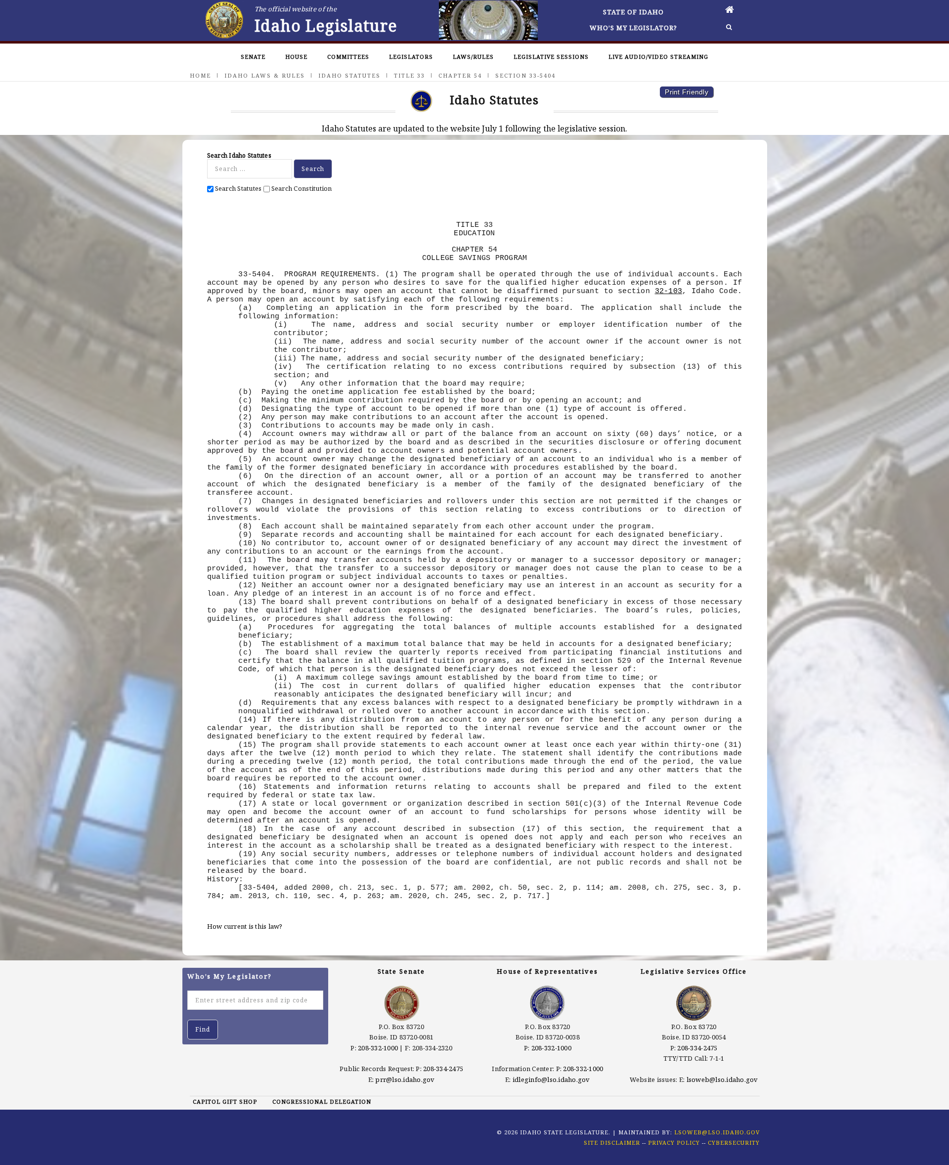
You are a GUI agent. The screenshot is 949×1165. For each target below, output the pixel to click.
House (296, 56)
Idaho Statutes (349, 75)
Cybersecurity (734, 1142)
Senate (253, 56)
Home (200, 75)
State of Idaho (633, 11)
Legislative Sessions (551, 56)
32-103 (669, 291)
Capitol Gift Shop (225, 1101)
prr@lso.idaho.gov (404, 1079)
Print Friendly (686, 92)
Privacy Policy (674, 1142)
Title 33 (409, 75)
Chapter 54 (460, 75)
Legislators (411, 56)
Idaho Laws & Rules (264, 75)
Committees (348, 56)
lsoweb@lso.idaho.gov (722, 1079)
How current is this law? (245, 926)
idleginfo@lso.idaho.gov (551, 1079)
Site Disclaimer (612, 1142)
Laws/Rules (473, 56)
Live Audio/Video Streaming (658, 56)
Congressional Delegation (321, 1101)
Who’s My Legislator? (633, 27)
